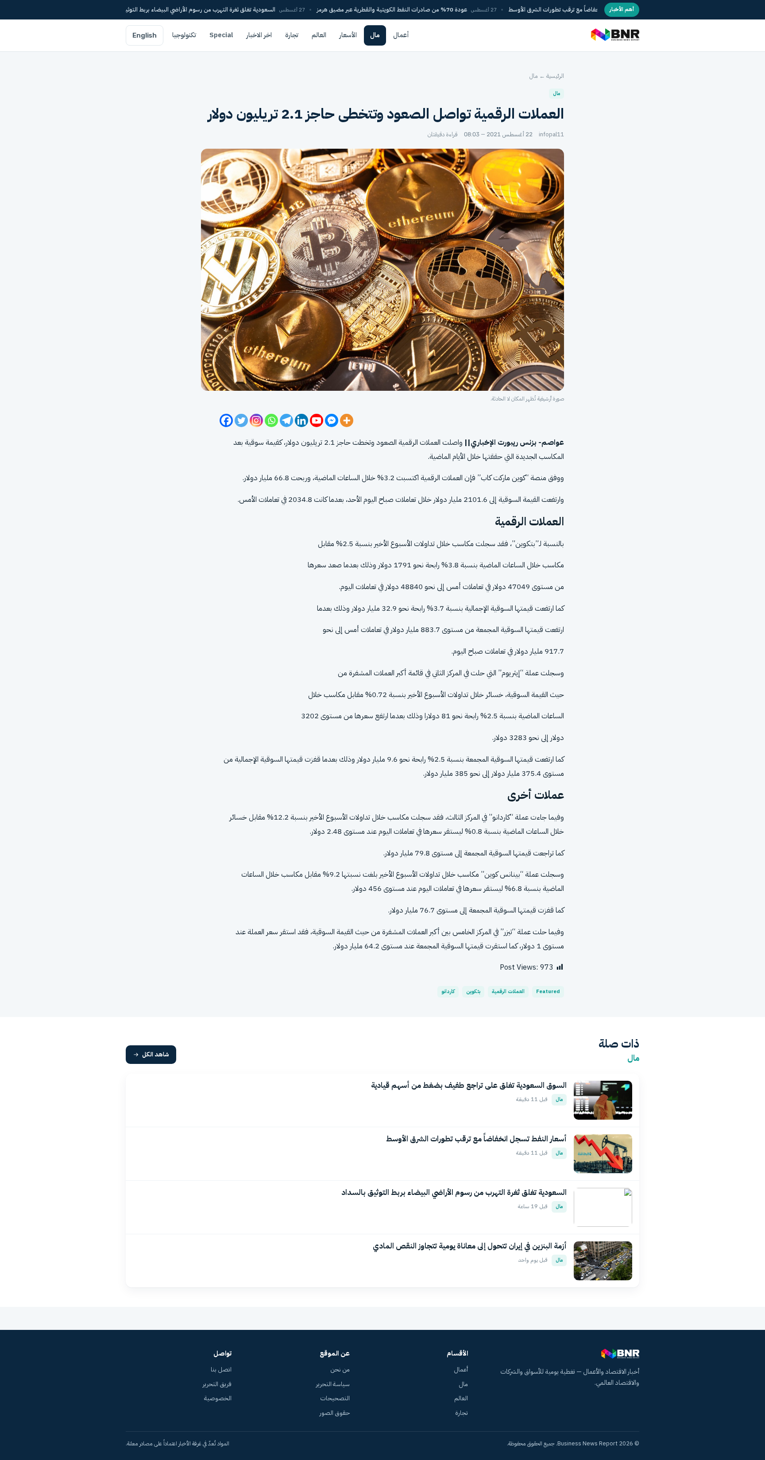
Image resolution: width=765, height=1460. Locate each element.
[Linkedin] (301, 420)
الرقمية (408, 442)
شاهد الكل (155, 1054)
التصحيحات (335, 1398)
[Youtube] (316, 420)
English (144, 35)
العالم (319, 35)
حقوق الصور (335, 1413)
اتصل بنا (221, 1369)
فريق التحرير (217, 1384)
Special (221, 35)
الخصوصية (218, 1398)
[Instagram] (256, 420)
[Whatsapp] (271, 420)
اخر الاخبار (259, 35)
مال (375, 35)
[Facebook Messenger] (331, 420)
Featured (548, 991)
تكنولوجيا (184, 35)
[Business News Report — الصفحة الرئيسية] (614, 35)
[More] (346, 420)
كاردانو (448, 991)
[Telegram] (286, 420)
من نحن (340, 1369)
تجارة (291, 35)
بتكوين (473, 991)
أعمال (401, 35)
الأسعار (348, 35)
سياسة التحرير (333, 1384)
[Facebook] (226, 420)
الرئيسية (555, 76)
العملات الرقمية (508, 991)
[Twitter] (241, 420)
